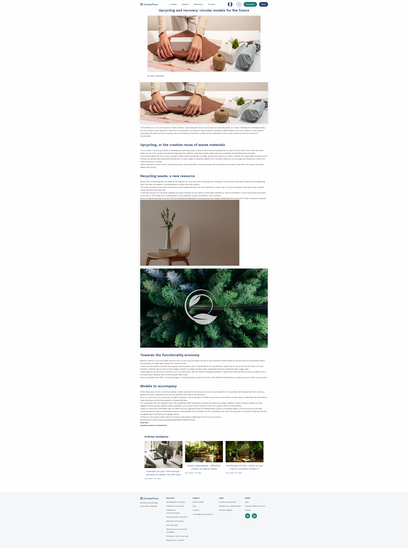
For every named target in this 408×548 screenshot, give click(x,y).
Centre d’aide (198, 502)
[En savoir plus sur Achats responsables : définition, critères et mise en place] (204, 451)
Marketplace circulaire (175, 502)
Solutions (185, 4)
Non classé (148, 478)
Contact (196, 510)
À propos (211, 4)
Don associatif (172, 525)
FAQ (194, 506)
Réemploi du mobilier (175, 540)
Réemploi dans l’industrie (177, 517)
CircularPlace (174, 417)
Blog (247, 502)
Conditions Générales (227, 502)
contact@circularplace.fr (203, 514)
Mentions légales (225, 510)
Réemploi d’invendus (174, 521)
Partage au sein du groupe (177, 536)
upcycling (157, 150)
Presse (247, 510)
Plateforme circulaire (175, 506)
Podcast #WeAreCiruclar (255, 506)
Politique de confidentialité (230, 506)
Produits (173, 4)
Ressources (198, 4)
